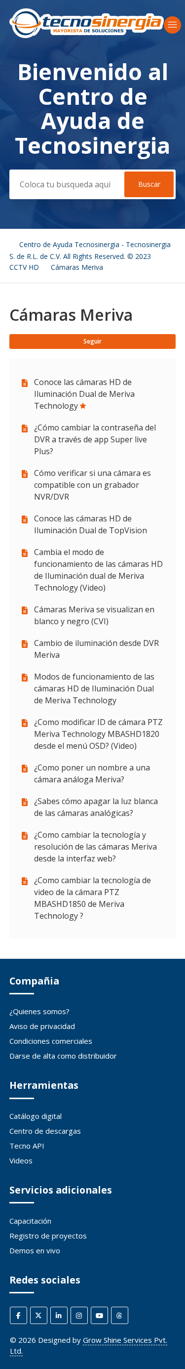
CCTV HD (24, 267)
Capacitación (30, 1221)
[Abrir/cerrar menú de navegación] (172, 25)
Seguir (92, 341)
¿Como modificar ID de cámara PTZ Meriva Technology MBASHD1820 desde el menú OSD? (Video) (98, 734)
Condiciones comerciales (50, 1041)
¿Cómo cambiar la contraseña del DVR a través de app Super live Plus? (95, 439)
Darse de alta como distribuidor (63, 1056)
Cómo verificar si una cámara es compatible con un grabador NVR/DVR (92, 485)
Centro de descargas (45, 1131)
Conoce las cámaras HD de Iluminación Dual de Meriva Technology (84, 394)
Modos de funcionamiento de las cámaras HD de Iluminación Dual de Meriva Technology (94, 688)
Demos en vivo (34, 1250)
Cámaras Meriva (77, 267)
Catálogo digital (35, 1116)
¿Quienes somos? (39, 1011)
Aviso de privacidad (42, 1026)
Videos (21, 1160)
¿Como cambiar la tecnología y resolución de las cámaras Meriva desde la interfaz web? (95, 846)
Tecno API (26, 1146)
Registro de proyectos (48, 1236)
